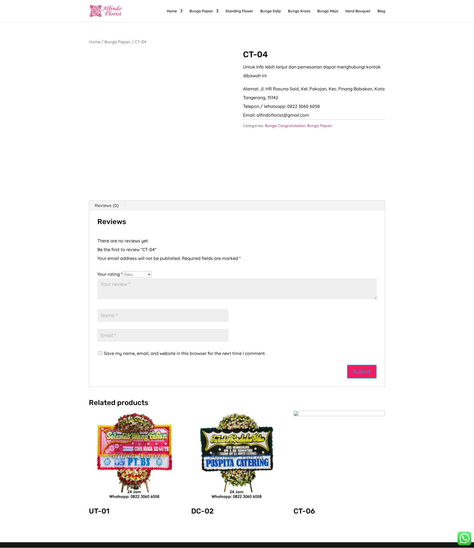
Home (172, 11)
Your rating (109, 274)
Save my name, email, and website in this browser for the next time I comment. (185, 353)
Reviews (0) (107, 205)
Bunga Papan (201, 11)
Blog (381, 11)
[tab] (107, 205)
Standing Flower (239, 11)
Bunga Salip (270, 11)
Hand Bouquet (357, 11)
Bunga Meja (327, 11)
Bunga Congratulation (285, 125)
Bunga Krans (299, 11)
